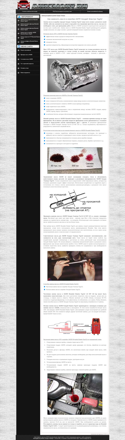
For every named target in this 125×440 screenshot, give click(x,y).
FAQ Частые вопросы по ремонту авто (62, 11)
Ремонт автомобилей (26, 50)
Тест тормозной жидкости (27, 63)
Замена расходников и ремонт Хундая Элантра (53, 15)
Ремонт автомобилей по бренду (95, 11)
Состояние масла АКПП (27, 59)
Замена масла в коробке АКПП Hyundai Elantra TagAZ (28, 33)
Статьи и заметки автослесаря (29, 11)
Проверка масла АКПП (26, 54)
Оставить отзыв (24, 68)
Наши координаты (25, 72)
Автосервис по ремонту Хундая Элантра (43, 438)
